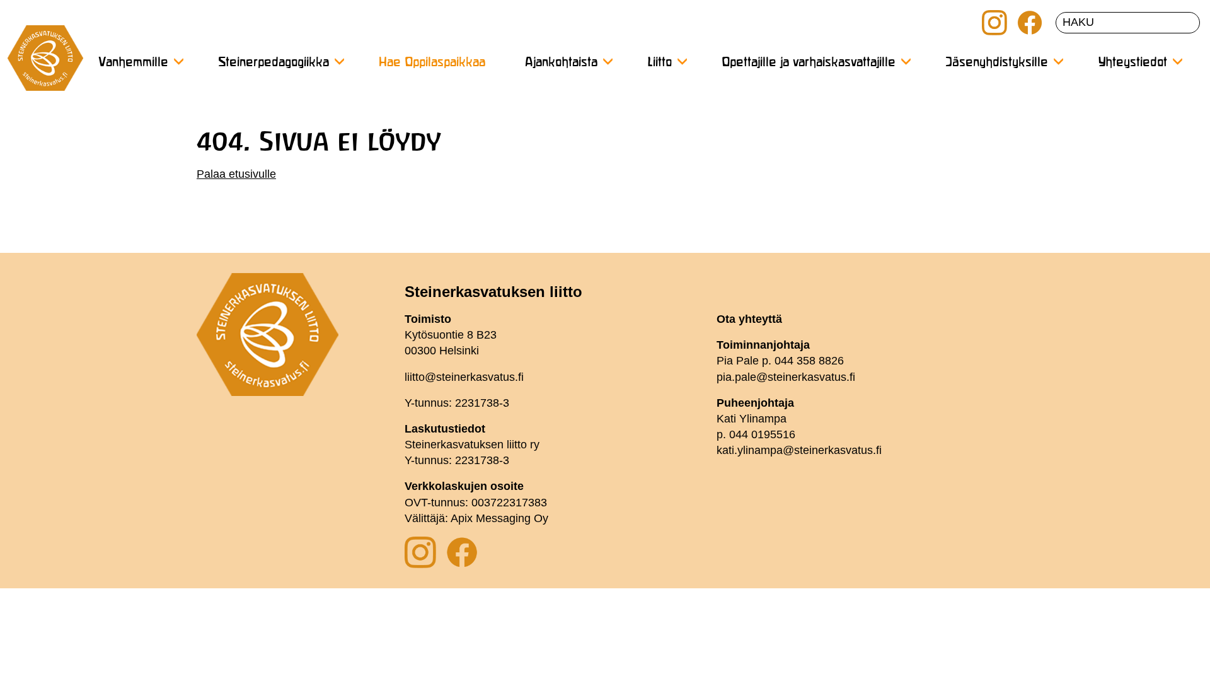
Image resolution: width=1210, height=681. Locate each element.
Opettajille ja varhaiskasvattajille (809, 62)
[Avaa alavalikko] (178, 61)
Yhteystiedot (1132, 62)
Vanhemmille (133, 62)
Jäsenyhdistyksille (996, 62)
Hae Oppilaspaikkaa (432, 62)
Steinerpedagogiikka (273, 62)
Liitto (659, 62)
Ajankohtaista (561, 62)
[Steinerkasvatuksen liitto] (45, 63)
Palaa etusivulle (236, 174)
